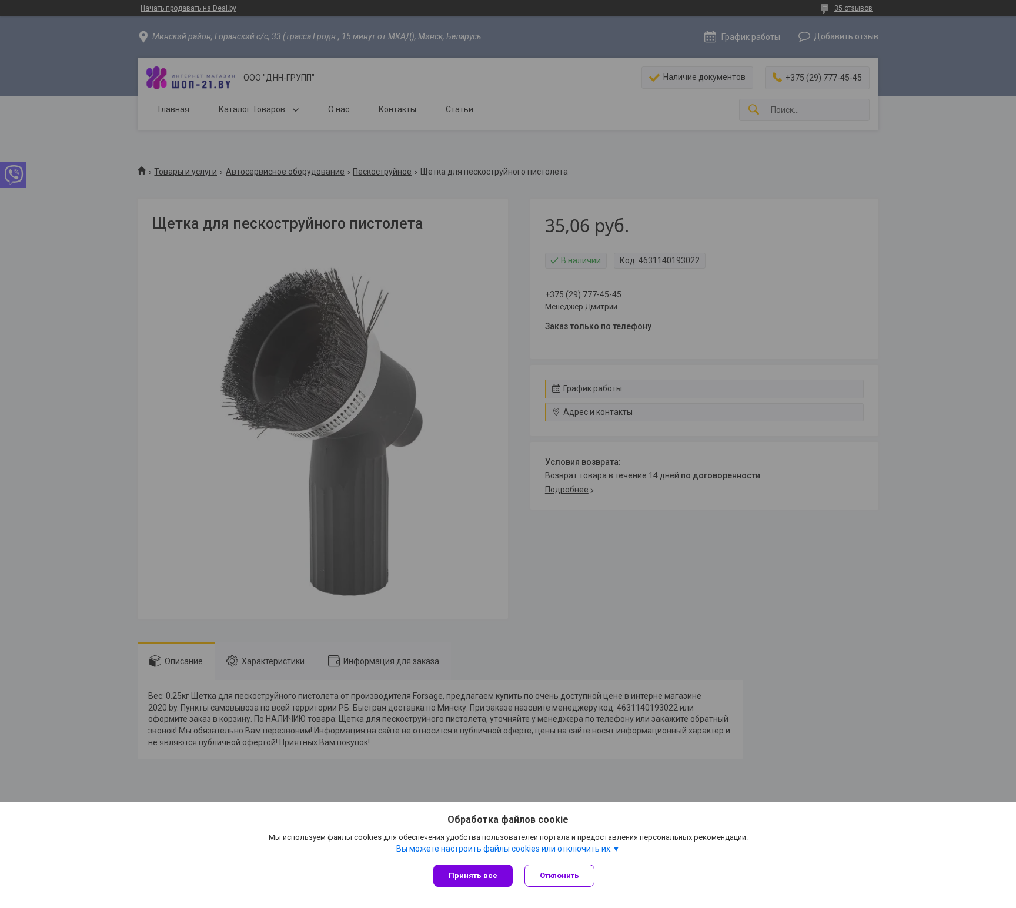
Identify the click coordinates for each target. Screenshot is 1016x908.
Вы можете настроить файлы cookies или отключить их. (504, 848)
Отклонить (559, 875)
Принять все (473, 875)
